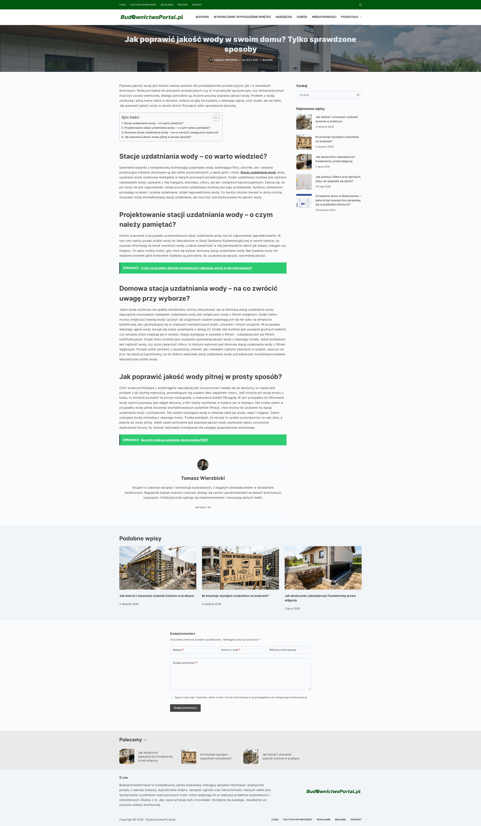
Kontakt (197, 4)
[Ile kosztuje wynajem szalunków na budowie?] (304, 142)
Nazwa (178, 650)
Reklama (183, 4)
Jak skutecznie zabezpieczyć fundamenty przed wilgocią (155, 756)
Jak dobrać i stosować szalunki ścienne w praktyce (156, 596)
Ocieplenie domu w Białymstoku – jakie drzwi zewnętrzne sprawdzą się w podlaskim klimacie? (338, 200)
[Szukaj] (360, 5)
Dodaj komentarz (185, 663)
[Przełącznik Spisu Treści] (214, 118)
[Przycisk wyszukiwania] (358, 94)
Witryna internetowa (282, 650)
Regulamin (167, 4)
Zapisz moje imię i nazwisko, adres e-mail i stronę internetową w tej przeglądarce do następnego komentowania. (241, 697)
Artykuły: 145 (203, 507)
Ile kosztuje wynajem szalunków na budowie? (235, 596)
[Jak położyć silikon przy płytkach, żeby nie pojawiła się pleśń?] (304, 181)
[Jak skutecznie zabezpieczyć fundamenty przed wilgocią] (304, 162)
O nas (122, 4)
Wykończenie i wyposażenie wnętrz (242, 17)
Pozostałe (349, 17)
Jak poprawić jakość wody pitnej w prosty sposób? (157, 136)
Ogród (302, 17)
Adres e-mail (230, 650)
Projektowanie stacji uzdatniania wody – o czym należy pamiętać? (167, 127)
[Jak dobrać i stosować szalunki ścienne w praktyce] (304, 122)
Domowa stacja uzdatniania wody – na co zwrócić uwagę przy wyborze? (171, 132)
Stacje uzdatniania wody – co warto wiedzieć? (154, 123)
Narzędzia (284, 17)
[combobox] (326, 95)
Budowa (202, 17)
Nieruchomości (324, 17)
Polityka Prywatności (143, 4)
